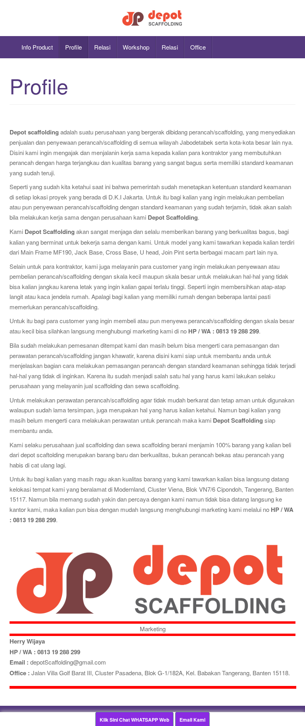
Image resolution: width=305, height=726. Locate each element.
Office (198, 47)
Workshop (136, 47)
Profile (73, 47)
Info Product (37, 47)
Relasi (102, 47)
